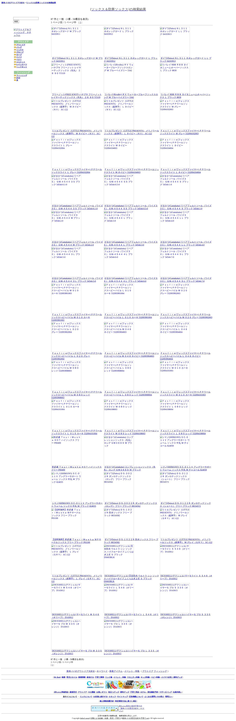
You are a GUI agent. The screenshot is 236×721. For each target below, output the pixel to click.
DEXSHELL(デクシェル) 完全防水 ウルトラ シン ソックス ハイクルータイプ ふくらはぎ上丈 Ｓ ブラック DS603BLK (131, 578)
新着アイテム (116, 671)
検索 (63, 677)
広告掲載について (136, 697)
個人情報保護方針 (107, 701)
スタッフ (112, 697)
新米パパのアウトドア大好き (13, 3)
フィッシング (21, 75)
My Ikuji (57, 677)
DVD (18, 78)
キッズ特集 (145, 677)
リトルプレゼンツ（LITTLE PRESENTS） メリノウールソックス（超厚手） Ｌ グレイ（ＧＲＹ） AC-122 (76, 578)
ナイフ (19, 57)
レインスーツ (21, 64)
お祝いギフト (101, 692)
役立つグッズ (113, 692)
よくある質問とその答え (154, 697)
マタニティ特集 (133, 677)
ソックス (19, 50)
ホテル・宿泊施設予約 (149, 692)
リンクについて (86, 697)
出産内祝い (177, 692)
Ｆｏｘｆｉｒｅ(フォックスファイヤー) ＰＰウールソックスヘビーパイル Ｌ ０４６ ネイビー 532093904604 (185, 356)
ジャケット (20, 62)
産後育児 (73, 692)
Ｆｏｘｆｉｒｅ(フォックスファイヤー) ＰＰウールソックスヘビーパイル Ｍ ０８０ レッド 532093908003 (76, 395)
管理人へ (168, 697)
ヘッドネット (21, 67)
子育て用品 (134, 692)
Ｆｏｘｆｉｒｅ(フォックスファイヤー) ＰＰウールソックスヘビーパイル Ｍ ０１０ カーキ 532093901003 (76, 317)
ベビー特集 (155, 677)
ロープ (19, 55)
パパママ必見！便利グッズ (171, 677)
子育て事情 (99, 677)
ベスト (19, 59)
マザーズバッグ (165, 692)
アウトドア (20, 45)
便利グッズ (124, 692)
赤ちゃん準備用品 (61, 692)
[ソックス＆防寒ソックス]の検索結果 (41, 3)
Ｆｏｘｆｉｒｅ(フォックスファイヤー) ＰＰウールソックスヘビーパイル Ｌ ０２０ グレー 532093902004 (76, 356)
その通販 (91, 692)
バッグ (19, 47)
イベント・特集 (132, 671)
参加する (90, 677)
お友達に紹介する (100, 697)
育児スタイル (72, 677)
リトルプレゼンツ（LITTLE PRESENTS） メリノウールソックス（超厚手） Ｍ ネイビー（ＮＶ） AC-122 (76, 133)
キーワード (102, 671)
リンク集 (108, 677)
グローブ (19, 52)
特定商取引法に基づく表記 (125, 701)
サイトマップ (122, 697)
